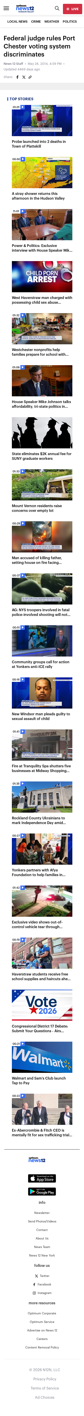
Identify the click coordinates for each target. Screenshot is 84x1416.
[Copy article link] (30, 77)
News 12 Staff (13, 63)
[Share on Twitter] (24, 77)
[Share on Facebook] (17, 77)
